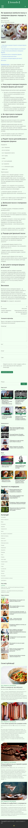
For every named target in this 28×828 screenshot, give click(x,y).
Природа (3, 552)
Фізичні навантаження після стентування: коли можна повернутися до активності (16, 490)
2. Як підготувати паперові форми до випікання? (13, 49)
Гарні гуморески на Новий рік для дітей (6, 481)
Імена (2, 531)
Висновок (3, 60)
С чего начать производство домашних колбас (14, 723)
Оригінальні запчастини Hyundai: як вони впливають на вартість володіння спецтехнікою (20, 418)
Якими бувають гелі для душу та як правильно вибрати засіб (17, 600)
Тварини (3, 571)
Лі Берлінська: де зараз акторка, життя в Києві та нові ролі (7, 417)
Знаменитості (4, 528)
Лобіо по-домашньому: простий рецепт (12, 687)
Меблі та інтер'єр (4, 535)
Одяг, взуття (3, 540)
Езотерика (3, 524)
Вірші (2, 521)
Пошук (2, 381)
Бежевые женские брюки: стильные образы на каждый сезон (17, 656)
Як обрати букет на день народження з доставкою (18, 637)
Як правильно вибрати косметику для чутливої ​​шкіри (18, 625)
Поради (2, 545)
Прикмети (3, 550)
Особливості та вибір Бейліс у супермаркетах (13, 803)
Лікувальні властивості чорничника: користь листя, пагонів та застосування (17, 509)
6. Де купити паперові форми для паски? (11, 58)
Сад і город (3, 559)
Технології (3, 575)
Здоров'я (3, 526)
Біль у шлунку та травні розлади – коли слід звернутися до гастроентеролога (17, 497)
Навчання (3, 538)
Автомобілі (3, 517)
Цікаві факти (3, 580)
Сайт (2, 357)
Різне (2, 554)
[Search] (25, 7)
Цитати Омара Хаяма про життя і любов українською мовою (20, 481)
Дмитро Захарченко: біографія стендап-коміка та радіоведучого (17, 447)
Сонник (2, 564)
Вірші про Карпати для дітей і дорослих (7, 466)
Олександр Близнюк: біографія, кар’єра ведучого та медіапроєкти (20, 402)
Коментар (4, 326)
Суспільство (3, 568)
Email (2, 351)
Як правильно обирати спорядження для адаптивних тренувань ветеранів (18, 503)
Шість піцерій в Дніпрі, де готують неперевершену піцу (17, 607)
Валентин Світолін (6, 767)
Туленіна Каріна (5, 689)
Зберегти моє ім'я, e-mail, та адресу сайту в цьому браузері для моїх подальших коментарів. (14, 365)
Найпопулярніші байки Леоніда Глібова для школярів (20, 467)
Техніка (2, 573)
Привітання (3, 547)
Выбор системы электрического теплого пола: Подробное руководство (17, 650)
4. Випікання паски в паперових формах (11, 54)
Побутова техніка (4, 543)
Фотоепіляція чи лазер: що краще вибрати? (17, 644)
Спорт (2, 566)
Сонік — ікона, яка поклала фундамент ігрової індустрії (16, 619)
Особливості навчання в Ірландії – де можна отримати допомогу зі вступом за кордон (18, 613)
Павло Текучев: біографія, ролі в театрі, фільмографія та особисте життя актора (7, 402)
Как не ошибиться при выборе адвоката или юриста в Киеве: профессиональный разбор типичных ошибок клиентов (18, 631)
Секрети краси (4, 561)
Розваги (2, 557)
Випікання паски (5, 64)
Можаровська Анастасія (7, 725)
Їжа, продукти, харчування (14, 301)
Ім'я (2, 344)
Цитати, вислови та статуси (7, 578)
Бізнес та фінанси (4, 519)
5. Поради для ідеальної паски (8, 56)
